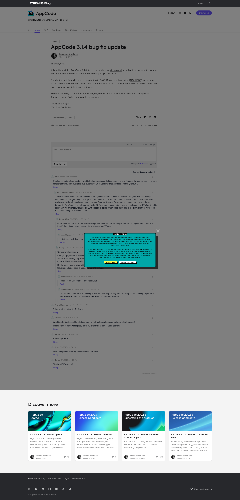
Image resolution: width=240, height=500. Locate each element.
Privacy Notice (114, 254)
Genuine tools (78, 478)
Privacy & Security (36, 478)
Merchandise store (202, 490)
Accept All (110, 262)
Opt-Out (137, 258)
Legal (66, 478)
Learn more (124, 246)
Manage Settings (127, 262)
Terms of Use (133, 254)
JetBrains (50, 494)
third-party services (102, 256)
